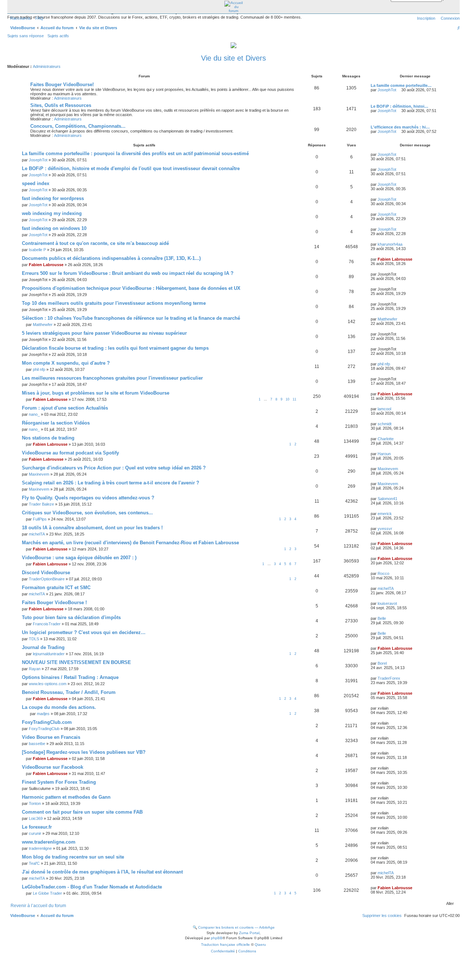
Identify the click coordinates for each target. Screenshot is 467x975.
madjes (43, 713)
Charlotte (386, 439)
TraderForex (389, 678)
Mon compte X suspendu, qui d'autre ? (66, 363)
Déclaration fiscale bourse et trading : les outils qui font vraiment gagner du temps (115, 348)
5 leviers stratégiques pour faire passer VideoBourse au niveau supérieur (104, 333)
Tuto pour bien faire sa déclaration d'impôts (71, 617)
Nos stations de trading (48, 438)
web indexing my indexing (52, 213)
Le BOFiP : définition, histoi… (399, 106)
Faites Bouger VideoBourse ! (54, 602)
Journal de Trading (43, 647)
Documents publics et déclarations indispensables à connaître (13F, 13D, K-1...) (111, 258)
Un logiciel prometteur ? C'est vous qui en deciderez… (84, 632)
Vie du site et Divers (233, 58)
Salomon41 (387, 498)
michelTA (37, 534)
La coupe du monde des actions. (59, 707)
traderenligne (40, 848)
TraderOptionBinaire (47, 579)
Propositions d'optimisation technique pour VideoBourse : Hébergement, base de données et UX (131, 288)
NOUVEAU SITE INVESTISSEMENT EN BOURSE (76, 662)
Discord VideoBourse (46, 572)
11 (294, 399)
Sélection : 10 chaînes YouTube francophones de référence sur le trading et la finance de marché (131, 318)
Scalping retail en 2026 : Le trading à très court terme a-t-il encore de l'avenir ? (110, 482)
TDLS (34, 639)
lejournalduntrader (49, 654)
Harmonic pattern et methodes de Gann (66, 797)
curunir (35, 833)
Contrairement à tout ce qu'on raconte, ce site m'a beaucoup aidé (95, 243)
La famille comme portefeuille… (401, 85)
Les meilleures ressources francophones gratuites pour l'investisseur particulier (112, 378)
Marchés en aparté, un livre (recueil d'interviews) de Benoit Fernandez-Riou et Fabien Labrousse (130, 542)
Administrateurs (47, 66)
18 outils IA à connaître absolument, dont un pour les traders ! (92, 527)
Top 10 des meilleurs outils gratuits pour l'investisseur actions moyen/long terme (114, 303)
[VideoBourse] (233, 7)
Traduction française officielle (225, 945)
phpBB (217, 938)
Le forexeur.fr (37, 827)
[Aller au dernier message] (398, 154)
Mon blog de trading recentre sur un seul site (73, 857)
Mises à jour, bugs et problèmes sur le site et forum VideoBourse (95, 393)
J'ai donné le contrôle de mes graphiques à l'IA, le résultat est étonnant (102, 872)
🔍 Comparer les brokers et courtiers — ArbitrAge (234, 927)
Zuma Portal (249, 933)
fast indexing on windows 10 (54, 228)
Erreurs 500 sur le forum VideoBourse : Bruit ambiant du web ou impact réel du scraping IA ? (128, 273)
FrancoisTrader (47, 624)
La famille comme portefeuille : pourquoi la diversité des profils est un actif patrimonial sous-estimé (135, 153)
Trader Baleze (41, 504)
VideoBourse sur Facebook (52, 767)
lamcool (384, 409)
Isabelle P (37, 249)
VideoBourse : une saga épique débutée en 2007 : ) (79, 557)
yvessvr (385, 528)
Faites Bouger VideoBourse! (62, 84)
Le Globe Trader (47, 893)
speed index (35, 183)
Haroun (384, 454)
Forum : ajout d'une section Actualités (65, 408)
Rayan (34, 669)
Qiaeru (260, 945)
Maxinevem (39, 474)
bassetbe (37, 743)
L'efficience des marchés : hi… (400, 127)
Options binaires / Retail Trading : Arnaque (70, 677)
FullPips (40, 519)
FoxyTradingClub (44, 728)
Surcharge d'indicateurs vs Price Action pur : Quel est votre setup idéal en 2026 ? (114, 468)
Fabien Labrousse (46, 264)
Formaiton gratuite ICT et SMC (56, 587)
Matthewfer (43, 324)
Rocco (383, 573)
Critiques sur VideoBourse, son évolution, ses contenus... (87, 512)
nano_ (34, 414)
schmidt (384, 424)
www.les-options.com (47, 684)
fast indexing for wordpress (53, 198)
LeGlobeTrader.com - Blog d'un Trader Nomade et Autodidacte (92, 887)
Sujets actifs (58, 36)
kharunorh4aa (390, 244)
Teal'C (34, 863)
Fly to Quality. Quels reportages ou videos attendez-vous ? (88, 497)
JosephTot (387, 90)
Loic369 (36, 818)
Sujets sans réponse (25, 36)
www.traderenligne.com (49, 842)
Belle (382, 618)
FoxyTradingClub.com (47, 722)
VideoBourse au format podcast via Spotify (70, 453)
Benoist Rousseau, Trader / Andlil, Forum (69, 692)
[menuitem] (37, 18)
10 (287, 399)
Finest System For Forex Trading (59, 782)
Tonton (35, 803)
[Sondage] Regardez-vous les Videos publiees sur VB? (84, 752)
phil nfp (39, 369)
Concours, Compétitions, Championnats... (78, 126)
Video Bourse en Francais (51, 737)
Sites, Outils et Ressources (60, 105)
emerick (385, 513)
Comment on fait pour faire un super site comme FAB (82, 812)
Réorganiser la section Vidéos (56, 423)
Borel (382, 663)
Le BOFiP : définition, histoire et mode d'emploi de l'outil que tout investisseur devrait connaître (131, 168)
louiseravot (387, 603)
